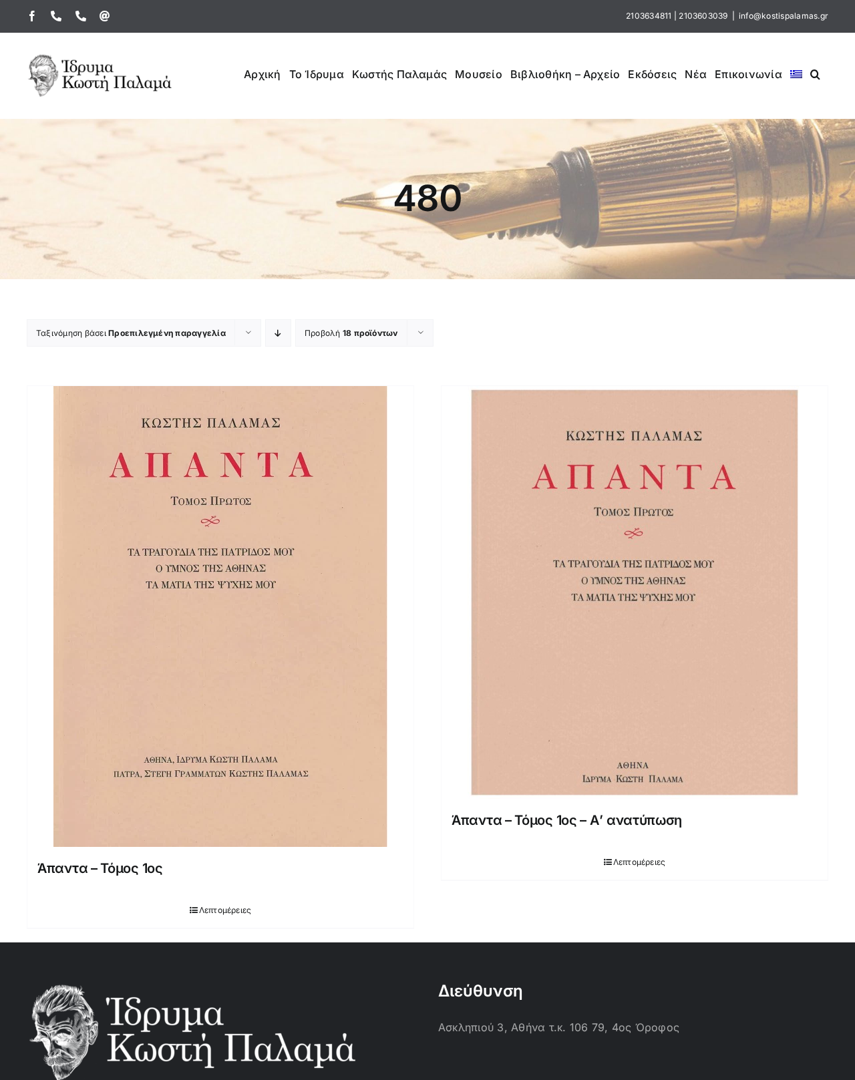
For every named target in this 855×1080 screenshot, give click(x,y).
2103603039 (703, 16)
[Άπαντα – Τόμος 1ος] (220, 616)
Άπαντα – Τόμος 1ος (100, 868)
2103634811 (648, 16)
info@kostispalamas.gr (783, 16)
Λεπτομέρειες (225, 910)
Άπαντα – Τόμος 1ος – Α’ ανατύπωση (567, 820)
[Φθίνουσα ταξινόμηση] (278, 333)
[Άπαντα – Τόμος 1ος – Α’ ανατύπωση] (635, 592)
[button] (815, 73)
